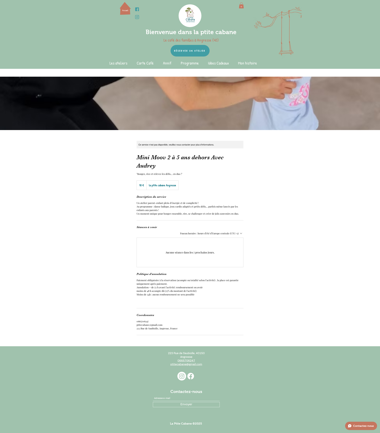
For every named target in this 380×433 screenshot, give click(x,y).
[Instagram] (181, 376)
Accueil (125, 10)
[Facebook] (190, 376)
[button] (241, 5)
